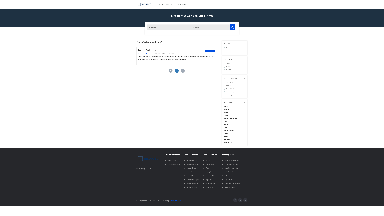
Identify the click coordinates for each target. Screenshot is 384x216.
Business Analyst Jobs (232, 160)
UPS (225, 127)
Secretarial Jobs (211, 176)
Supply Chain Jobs (211, 172)
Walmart (227, 109)
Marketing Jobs (211, 183)
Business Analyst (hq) (147, 50)
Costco (226, 115)
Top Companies (230, 102)
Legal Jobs (209, 180)
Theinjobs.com (175, 201)
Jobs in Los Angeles (193, 164)
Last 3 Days (229, 67)
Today (228, 63)
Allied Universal (229, 130)
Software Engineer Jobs (232, 183)
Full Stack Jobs (229, 176)
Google (226, 112)
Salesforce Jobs (230, 172)
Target (226, 136)
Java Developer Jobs (231, 168)
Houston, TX (230, 95)
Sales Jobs (209, 187)
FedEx (226, 124)
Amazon (226, 106)
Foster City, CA (230, 89)
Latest (228, 48)
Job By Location (230, 78)
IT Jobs (208, 168)
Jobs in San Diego (192, 187)
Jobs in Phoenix (192, 176)
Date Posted (229, 59)
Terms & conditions (174, 164)
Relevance (229, 51)
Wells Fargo (228, 142)
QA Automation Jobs (231, 164)
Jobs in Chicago (192, 168)
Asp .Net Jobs (229, 180)
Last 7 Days (229, 70)
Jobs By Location (181, 4)
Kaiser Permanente (230, 118)
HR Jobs (208, 160)
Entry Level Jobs (230, 187)
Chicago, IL (229, 85)
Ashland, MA (230, 82)
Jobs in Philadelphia (193, 180)
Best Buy (227, 139)
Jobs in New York (192, 160)
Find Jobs (169, 4)
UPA (225, 121)
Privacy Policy (172, 160)
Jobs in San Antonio (193, 183)
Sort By (227, 43)
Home (161, 4)
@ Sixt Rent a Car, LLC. (144, 53)
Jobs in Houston (192, 172)
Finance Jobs (210, 164)
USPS (226, 133)
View (210, 51)
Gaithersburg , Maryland (233, 92)
